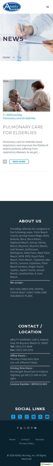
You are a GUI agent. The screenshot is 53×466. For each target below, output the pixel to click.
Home (12, 439)
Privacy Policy (26, 443)
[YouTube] (35, 428)
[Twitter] (25, 428)
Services (39, 439)
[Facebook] (18, 428)
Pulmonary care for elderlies (19, 118)
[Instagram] (28, 428)
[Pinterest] (32, 428)
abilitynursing (14, 114)
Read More (19, 161)
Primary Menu (47, 7)
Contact (25, 439)
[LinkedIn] (21, 428)
